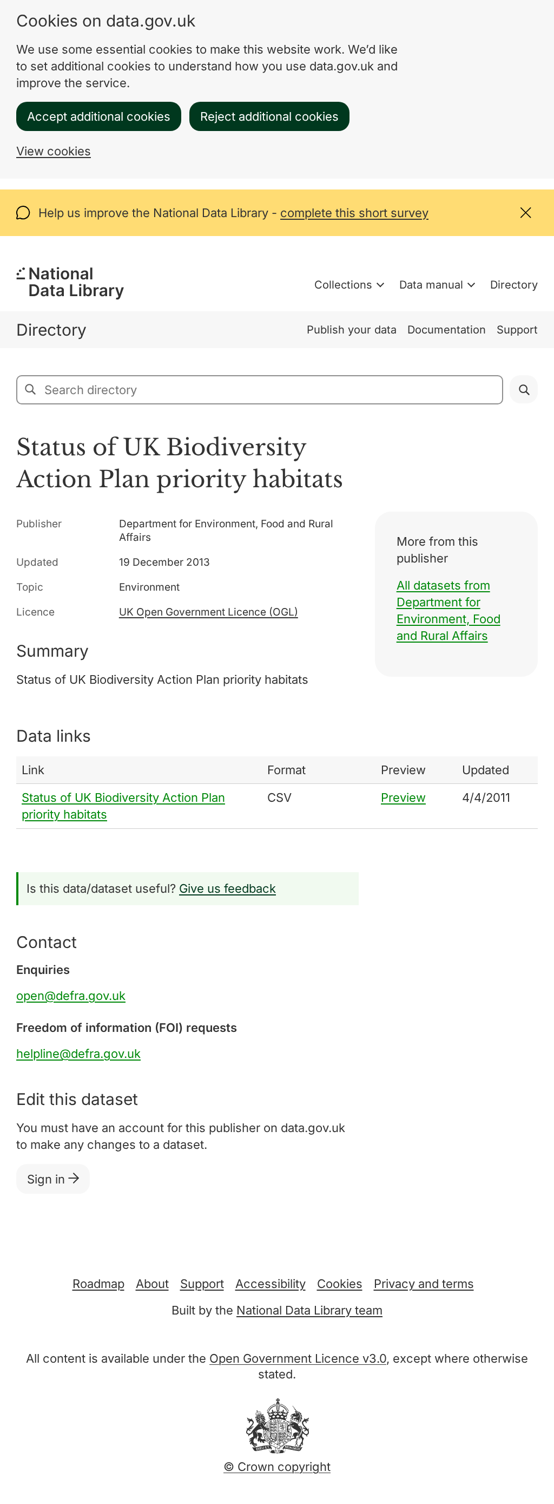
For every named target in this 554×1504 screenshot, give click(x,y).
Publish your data (352, 329)
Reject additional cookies (269, 116)
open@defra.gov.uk (71, 996)
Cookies (339, 1284)
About (152, 1284)
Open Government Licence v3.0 (297, 1358)
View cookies (53, 151)
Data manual (431, 284)
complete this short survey (354, 213)
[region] (277, 792)
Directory (514, 284)
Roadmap (98, 1284)
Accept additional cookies (98, 116)
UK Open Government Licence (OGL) (208, 612)
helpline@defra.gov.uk (78, 1054)
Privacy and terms (424, 1284)
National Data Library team (309, 1310)
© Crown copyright (277, 1467)
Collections (343, 284)
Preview (403, 797)
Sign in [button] (47, 1179)
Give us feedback (227, 888)
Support (517, 329)
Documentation (446, 329)
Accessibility (270, 1284)
